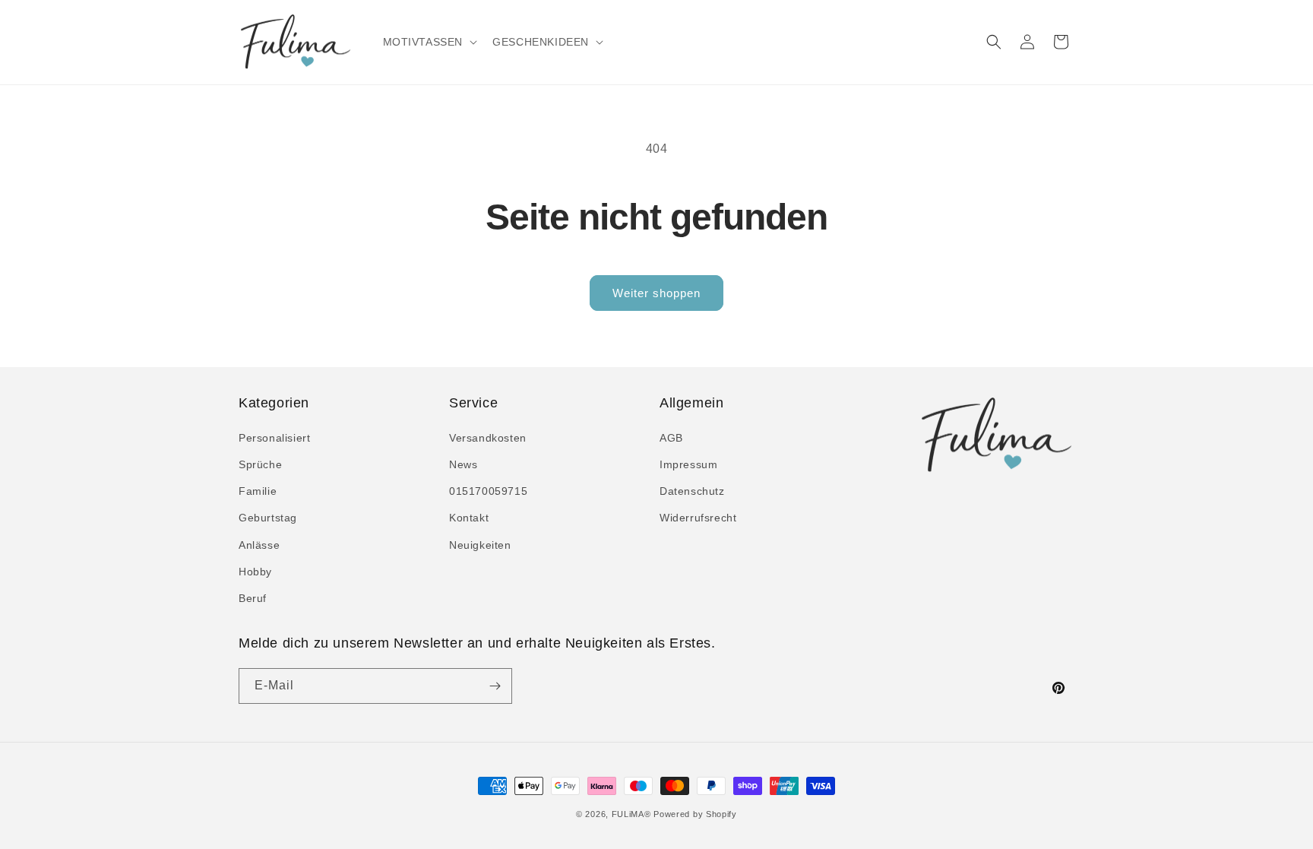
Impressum (688, 464)
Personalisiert (274, 438)
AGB (671, 438)
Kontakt (469, 518)
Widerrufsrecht (698, 518)
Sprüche (260, 464)
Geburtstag (268, 518)
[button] (429, 42)
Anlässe (259, 545)
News (463, 464)
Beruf (253, 598)
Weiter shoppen (656, 293)
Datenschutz (692, 491)
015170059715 (488, 491)
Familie (258, 491)
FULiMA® (631, 814)
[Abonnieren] (494, 686)
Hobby (255, 571)
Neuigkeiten (480, 545)
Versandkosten (488, 438)
